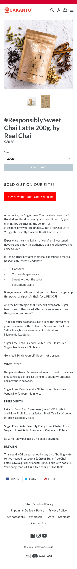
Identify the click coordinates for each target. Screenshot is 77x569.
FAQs (50, 516)
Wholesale (35, 516)
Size (6, 152)
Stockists (64, 516)
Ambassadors (16, 516)
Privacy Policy (57, 510)
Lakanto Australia (43, 546)
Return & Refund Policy (38, 504)
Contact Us (38, 523)
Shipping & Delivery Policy (27, 510)
